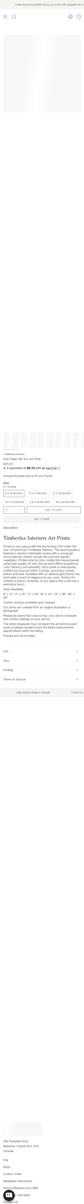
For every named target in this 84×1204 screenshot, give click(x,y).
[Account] (70, 16)
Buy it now (42, 519)
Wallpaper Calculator (16, 1195)
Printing (8, 670)
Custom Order (12, 1174)
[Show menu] (5, 16)
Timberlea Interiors (13, 454)
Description (10, 527)
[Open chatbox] (9, 1195)
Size (6, 660)
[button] (42, 468)
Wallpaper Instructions (17, 1181)
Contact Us (10, 1202)
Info (5, 651)
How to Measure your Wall (20, 1188)
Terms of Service (14, 679)
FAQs (6, 1167)
